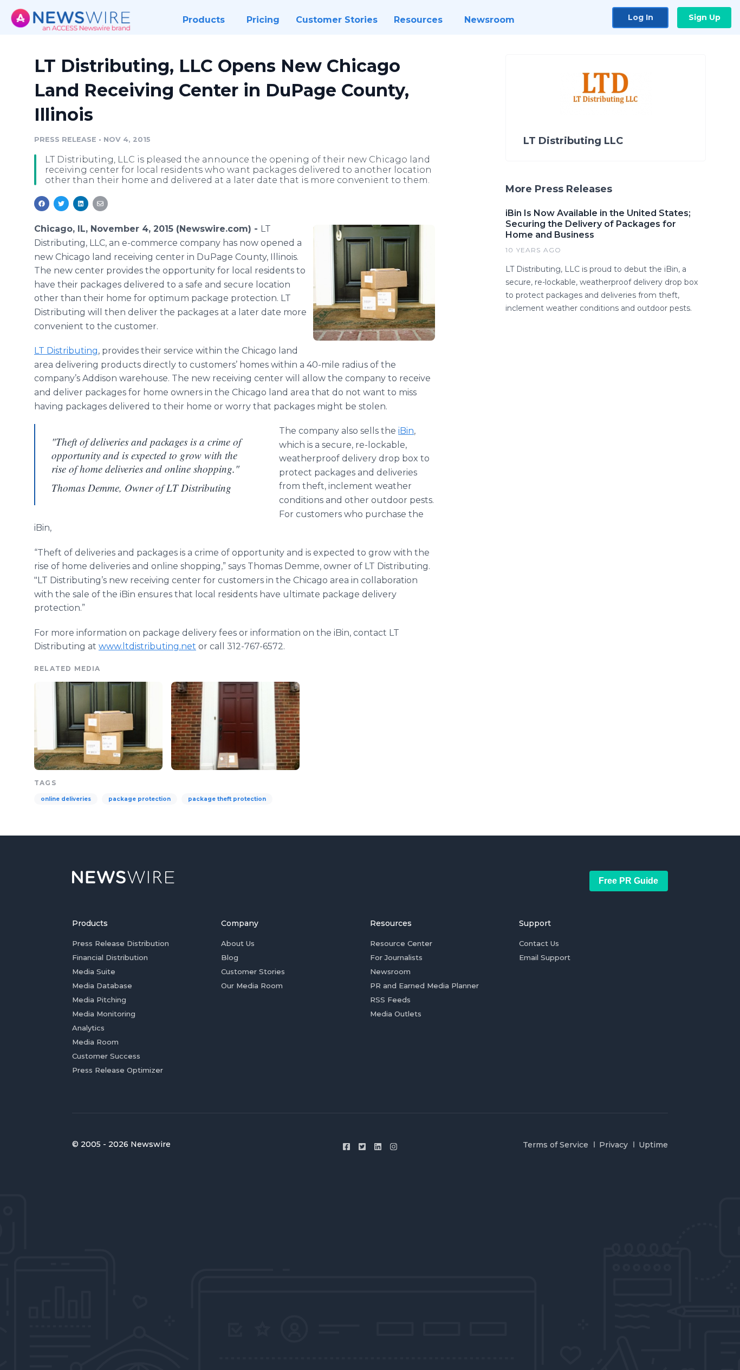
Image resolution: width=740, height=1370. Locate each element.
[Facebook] (346, 1147)
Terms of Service (555, 1145)
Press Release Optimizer (117, 1070)
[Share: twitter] (61, 203)
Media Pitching (99, 999)
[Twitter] (362, 1147)
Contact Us (539, 943)
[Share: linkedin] (81, 203)
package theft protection (227, 799)
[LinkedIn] (377, 1147)
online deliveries (66, 799)
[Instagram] (393, 1147)
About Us (238, 943)
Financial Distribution (110, 957)
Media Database (102, 985)
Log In (640, 17)
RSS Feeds (390, 999)
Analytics (88, 1027)
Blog (229, 957)
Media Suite (93, 971)
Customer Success (106, 1056)
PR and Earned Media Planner (424, 985)
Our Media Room (252, 985)
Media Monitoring (103, 1013)
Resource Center (401, 943)
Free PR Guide (628, 880)
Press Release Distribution (120, 943)
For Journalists (396, 957)
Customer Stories (253, 971)
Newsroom (390, 971)
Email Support (544, 957)
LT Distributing (66, 350)
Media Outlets (395, 1013)
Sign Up (704, 17)
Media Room (95, 1042)
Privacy (613, 1145)
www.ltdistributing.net (147, 646)
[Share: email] (100, 203)
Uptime (653, 1145)
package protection (139, 799)
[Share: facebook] (41, 203)
